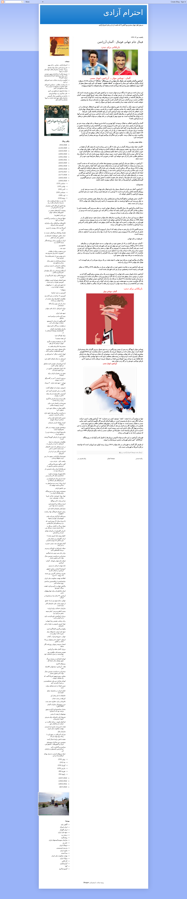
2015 (65, 178)
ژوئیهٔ (63, 198)
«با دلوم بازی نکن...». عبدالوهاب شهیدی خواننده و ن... (55, 286)
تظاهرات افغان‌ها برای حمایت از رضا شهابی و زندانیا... (55, 299)
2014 (65, 181)
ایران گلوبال (63, 830)
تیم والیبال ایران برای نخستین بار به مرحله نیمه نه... (55, 470)
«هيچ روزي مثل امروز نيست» (56, 536)
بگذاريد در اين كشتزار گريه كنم (56, 391)
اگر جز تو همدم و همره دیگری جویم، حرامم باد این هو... (56, 342)
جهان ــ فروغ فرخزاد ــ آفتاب (56, 636)
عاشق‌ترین (62, 245)
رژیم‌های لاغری (61, 664)
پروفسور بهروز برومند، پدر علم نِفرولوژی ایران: (56, 428)
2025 (65, 148)
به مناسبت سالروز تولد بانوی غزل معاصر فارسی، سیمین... (55, 414)
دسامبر (62, 183)
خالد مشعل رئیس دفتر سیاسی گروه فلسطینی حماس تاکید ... (55, 350)
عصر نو (65, 843)
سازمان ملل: (61, 731)
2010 (65, 787)
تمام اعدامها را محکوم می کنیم (57, 91)
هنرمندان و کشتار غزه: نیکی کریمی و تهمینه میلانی (57, 404)
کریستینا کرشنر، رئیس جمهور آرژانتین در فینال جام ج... (56, 569)
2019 (65, 166)
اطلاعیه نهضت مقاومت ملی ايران (55, 578)
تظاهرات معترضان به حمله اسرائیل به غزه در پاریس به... (56, 443)
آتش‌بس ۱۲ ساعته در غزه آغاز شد (55, 296)
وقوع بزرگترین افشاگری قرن (56, 629)
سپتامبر (62, 192)
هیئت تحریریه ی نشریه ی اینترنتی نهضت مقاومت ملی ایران (55, 727)
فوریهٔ (63, 771)
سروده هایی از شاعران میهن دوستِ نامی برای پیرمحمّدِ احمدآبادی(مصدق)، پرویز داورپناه (55, 76)
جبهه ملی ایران (61, 313)
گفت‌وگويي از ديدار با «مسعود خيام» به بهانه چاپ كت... (56, 322)
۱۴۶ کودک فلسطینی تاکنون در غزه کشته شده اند (56, 369)
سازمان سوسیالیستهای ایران (58, 840)
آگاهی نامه (64, 824)
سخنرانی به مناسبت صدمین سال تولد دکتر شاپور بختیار (55, 557)
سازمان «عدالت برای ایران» (57, 608)
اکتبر (63, 189)
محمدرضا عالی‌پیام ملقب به (57, 346)
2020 (65, 163)
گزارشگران (63, 863)
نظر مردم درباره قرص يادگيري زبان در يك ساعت (56, 399)
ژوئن (63, 759)
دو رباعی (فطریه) (60, 215)
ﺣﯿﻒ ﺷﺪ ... (62, 248)
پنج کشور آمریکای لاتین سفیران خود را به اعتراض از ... (56, 206)
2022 (65, 157)
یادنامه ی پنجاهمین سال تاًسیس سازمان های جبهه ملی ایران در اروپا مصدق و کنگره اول (56, 98)
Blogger (86, 882)
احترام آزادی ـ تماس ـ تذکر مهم (57, 65)
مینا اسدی (64, 853)
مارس (63, 768)
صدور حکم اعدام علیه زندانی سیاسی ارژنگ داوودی (57, 419)
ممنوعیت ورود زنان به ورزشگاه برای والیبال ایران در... (56, 492)
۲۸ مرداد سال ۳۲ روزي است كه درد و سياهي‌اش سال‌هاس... (56, 522)
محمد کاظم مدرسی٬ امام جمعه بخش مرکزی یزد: (56, 612)
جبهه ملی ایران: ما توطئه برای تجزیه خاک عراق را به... (56, 632)
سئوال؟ (63, 290)
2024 (65, 151)
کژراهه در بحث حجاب (59, 698)
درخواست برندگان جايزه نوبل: (56, 326)
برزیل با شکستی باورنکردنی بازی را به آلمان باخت (55, 617)
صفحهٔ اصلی (111, 458)
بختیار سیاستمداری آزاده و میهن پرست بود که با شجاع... (55, 710)
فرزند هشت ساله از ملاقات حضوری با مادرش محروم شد (55, 252)
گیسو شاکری (63, 869)
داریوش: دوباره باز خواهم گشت (56, 388)
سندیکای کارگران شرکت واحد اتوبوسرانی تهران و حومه (56, 517)
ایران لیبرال (63, 827)
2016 (65, 175)
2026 (65, 145)
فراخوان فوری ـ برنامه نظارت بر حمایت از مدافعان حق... (55, 723)
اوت (63, 195)
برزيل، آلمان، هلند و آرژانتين (57, 649)
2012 (65, 781)
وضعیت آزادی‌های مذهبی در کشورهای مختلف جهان (57, 211)
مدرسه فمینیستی (61, 848)
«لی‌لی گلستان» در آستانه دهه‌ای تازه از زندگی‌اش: (55, 532)
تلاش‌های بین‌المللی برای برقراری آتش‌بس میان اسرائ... (55, 224)
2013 (65, 778)
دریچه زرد (64, 835)
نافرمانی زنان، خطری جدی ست (55, 701)
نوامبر (63, 186)
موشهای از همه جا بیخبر (58, 714)
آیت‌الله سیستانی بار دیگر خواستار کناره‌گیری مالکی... (55, 271)
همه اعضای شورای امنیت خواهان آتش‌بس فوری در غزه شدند (55, 281)
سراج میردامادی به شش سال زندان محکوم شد (56, 262)
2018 (65, 169)
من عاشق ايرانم (60, 488)
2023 (65, 154)
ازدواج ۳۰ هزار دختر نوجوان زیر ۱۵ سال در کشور (55, 640)
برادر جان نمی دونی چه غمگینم (56, 553)
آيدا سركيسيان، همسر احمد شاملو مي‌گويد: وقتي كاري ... (55, 364)
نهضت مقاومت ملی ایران (59, 856)
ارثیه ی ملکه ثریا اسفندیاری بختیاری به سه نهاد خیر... (57, 505)
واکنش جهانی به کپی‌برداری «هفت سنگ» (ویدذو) (55, 587)
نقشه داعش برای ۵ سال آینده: (56, 739)
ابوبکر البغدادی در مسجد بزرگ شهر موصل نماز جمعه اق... (56, 660)
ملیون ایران (63, 850)
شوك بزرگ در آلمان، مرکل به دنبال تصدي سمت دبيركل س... (55, 527)
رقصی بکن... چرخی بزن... (57, 461)
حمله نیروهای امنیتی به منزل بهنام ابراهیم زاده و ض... (55, 754)
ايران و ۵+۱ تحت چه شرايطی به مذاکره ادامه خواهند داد (56, 484)
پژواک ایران (63, 858)
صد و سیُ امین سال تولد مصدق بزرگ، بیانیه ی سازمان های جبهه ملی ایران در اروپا (55, 69)
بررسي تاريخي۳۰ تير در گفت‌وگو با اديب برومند (55, 379)
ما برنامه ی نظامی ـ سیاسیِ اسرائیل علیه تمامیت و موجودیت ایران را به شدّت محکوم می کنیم (56, 86)
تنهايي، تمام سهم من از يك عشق (55, 601)
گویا (66, 866)
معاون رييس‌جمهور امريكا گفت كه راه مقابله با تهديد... (55, 677)
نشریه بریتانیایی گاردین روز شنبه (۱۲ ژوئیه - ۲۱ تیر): (55, 574)
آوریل (63, 765)
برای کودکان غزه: (60, 335)
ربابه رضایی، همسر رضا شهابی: (55, 621)
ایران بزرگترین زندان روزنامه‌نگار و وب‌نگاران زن (55, 241)
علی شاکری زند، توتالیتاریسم (58, 93)
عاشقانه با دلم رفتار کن (58, 695)
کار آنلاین (64, 861)
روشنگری (64, 837)
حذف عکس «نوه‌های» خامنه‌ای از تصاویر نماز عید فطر (55, 236)
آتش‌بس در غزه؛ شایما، (58, 293)
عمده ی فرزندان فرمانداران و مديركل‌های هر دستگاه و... (56, 479)
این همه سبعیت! (60, 338)
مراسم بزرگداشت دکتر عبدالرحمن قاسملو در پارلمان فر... (55, 749)
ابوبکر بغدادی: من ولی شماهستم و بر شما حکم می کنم (55, 682)
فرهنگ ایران (63, 845)
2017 (65, 172)
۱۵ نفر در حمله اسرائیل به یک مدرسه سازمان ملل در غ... (56, 202)
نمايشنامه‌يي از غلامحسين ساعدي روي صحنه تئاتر (55, 582)
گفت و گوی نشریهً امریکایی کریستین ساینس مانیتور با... (56, 465)
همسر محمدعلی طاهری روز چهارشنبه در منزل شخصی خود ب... (55, 654)
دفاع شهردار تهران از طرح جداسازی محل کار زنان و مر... (55, 474)
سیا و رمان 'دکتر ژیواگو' (58, 501)
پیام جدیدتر (139, 458)
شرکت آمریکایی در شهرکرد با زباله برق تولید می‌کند (56, 735)
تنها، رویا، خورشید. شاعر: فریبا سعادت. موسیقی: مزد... (56, 497)
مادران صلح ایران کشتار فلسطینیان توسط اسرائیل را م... (55, 330)
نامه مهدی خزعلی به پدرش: (57, 566)
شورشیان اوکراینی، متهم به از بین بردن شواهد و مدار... (55, 457)
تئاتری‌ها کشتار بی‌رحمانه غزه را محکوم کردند (56, 433)
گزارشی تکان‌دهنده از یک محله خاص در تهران (56, 394)
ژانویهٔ (63, 774)
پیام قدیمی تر (82, 458)
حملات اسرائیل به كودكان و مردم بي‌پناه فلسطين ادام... (55, 549)
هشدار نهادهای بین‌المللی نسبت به (55, 233)
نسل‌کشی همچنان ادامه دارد (57, 508)
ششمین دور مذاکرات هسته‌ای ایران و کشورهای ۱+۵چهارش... (55, 743)
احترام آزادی (123, 12)
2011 (65, 784)
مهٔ (64, 762)
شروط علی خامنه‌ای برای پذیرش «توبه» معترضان (55, 718)
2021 (65, 160)
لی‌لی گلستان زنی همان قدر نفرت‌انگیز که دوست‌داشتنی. (56, 539)
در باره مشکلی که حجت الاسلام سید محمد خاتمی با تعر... (56, 447)
